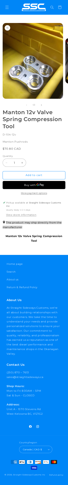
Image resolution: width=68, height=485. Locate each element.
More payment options (34, 193)
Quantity (8, 156)
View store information (21, 214)
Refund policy (56, 475)
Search (11, 271)
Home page (15, 264)
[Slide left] (26, 105)
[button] (7, 7)
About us (12, 279)
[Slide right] (41, 105)
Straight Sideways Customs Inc (29, 475)
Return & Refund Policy (22, 287)
